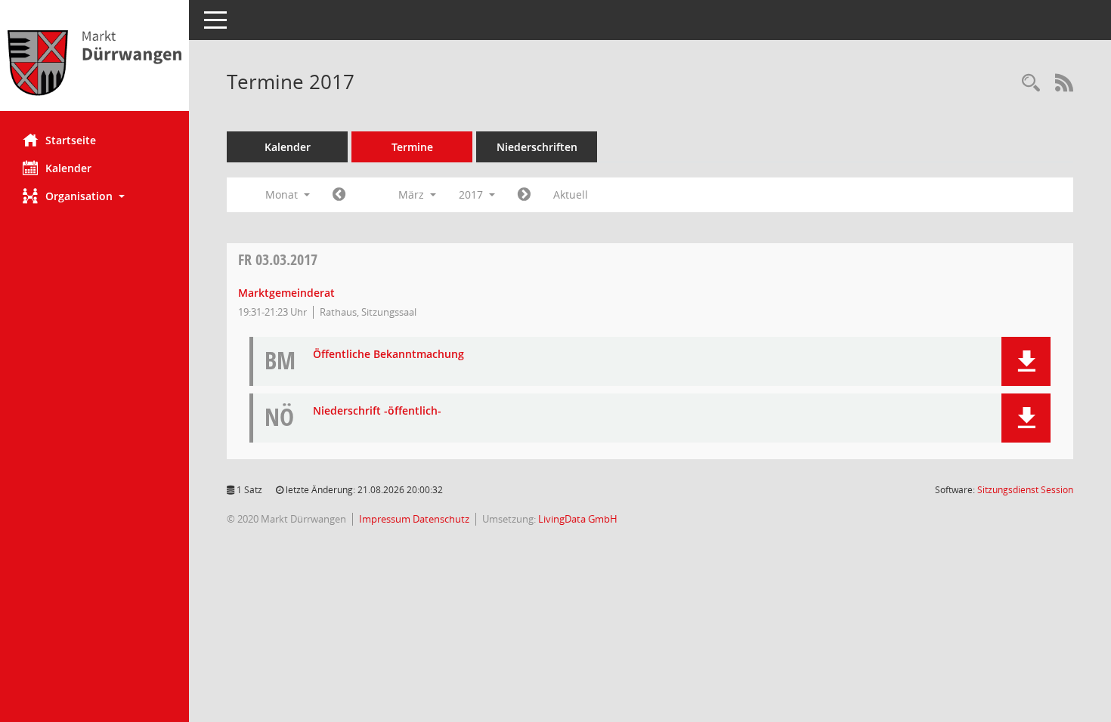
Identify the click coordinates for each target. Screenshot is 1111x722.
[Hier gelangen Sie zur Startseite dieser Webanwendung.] (94, 61)
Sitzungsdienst (1025, 489)
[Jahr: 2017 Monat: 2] (339, 194)
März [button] (412, 194)
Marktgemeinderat (286, 292)
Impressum (386, 519)
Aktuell (570, 194)
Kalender (68, 168)
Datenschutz (441, 519)
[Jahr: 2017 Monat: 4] (524, 194)
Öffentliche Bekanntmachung (388, 354)
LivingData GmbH (577, 519)
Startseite (70, 140)
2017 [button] (472, 194)
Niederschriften (537, 147)
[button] (94, 196)
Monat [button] (283, 194)
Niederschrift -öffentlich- (377, 411)
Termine (412, 147)
